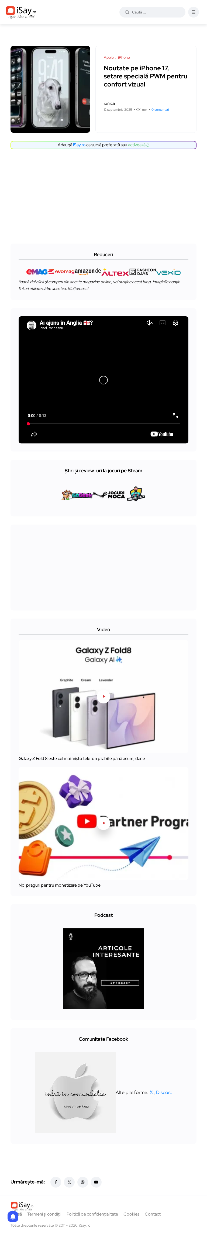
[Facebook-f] (55, 1182)
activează (137, 145)
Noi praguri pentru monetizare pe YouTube (60, 885)
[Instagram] (82, 1182)
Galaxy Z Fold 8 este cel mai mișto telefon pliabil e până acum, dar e (82, 758)
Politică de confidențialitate (92, 1214)
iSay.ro (79, 145)
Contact (153, 1214)
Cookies (131, 1214)
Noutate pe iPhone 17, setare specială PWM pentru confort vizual (145, 76)
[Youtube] (96, 1182)
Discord (164, 1092)
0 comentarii (160, 109)
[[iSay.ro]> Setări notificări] (12, 1216)
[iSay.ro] (21, 12)
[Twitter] (69, 1182)
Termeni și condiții (44, 1214)
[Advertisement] (105, 195)
